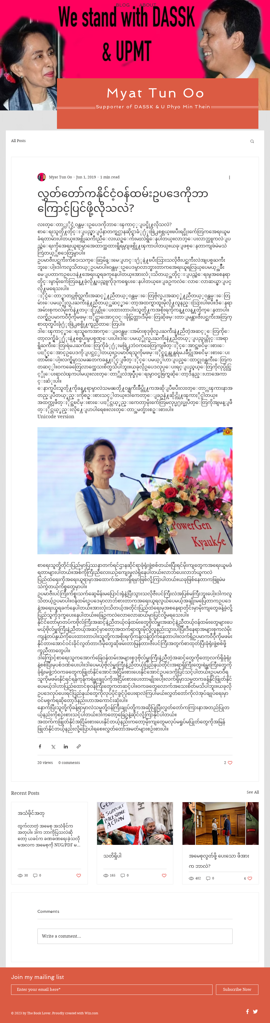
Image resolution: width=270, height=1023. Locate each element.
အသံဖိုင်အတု (31, 813)
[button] (252, 141)
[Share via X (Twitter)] (52, 746)
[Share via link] (78, 746)
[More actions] (229, 177)
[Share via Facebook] (39, 746)
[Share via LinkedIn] (65, 746)
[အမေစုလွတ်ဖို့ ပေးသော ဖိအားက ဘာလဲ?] (220, 823)
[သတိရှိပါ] (135, 823)
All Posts (18, 140)
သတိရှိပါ (112, 856)
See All (253, 792)
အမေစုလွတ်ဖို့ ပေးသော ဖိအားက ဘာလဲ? (219, 861)
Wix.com (91, 1013)
